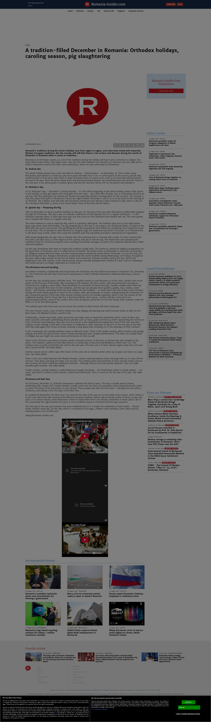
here (56, 712)
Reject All (182, 707)
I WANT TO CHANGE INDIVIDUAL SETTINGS (188, 714)
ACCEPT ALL (188, 702)
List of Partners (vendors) (99, 709)
